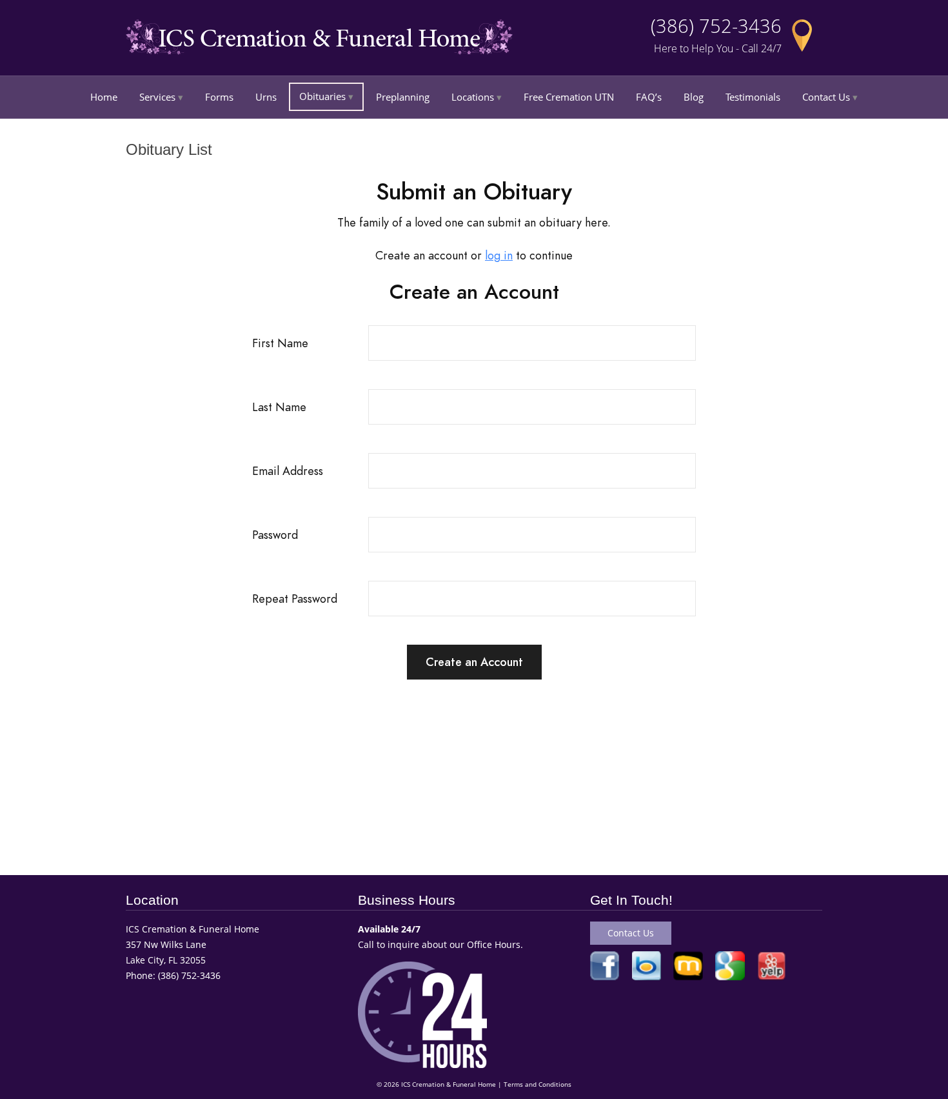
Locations (472, 96)
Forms (219, 96)
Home (103, 96)
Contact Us (826, 96)
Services (157, 96)
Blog (694, 96)
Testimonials (753, 96)
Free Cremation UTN (569, 96)
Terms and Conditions (537, 1084)
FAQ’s (649, 96)
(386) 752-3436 (716, 26)
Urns (266, 96)
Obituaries (322, 96)
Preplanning (403, 96)
